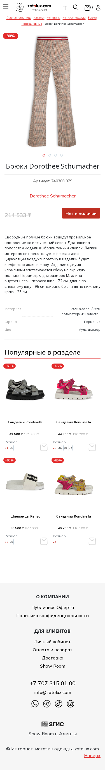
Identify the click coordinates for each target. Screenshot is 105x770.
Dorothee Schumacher (53, 196)
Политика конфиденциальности (52, 615)
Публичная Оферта (52, 607)
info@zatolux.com (52, 692)
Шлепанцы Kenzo (25, 516)
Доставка (52, 658)
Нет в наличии (81, 213)
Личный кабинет (52, 641)
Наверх (92, 755)
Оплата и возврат (53, 649)
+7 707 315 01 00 (53, 683)
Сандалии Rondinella (25, 422)
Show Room (52, 666)
